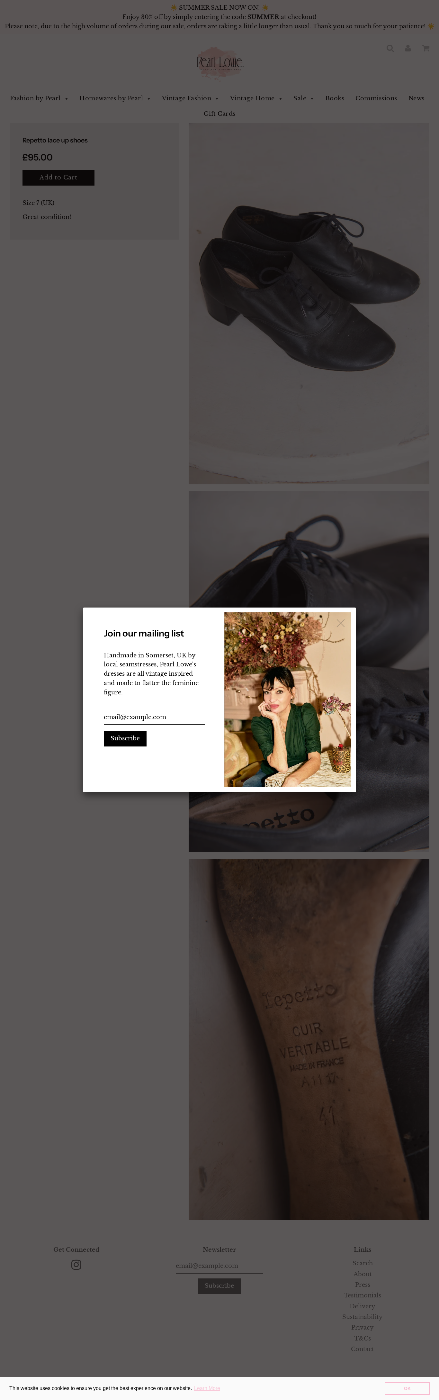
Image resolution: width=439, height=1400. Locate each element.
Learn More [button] (207, 1388)
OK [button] (407, 1388)
